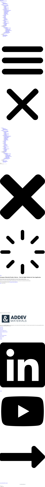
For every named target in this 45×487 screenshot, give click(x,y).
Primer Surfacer (6, 13)
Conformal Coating (6, 11)
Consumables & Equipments (6, 148)
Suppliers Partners (5, 3)
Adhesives (5, 6)
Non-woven (5, 19)
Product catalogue (2, 336)
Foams (5, 16)
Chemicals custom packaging (3, 335)
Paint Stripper (5, 138)
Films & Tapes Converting (7, 32)
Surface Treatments (6, 131)
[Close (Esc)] (2, 485)
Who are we (4, 2)
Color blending (6, 27)
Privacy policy (1, 328)
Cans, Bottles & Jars (8, 155)
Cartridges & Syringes (8, 29)
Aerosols (7, 28)
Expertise (4, 26)
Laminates (5, 18)
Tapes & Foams (4, 15)
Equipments (5, 150)
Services (4, 33)
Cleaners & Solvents (6, 7)
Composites (4, 20)
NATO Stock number (5, 35)
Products (2, 4)
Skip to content (1, 0)
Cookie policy (1, 329)
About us (1, 337)
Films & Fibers (4, 17)
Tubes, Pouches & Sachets (8, 30)
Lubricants (5, 8)
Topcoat (5, 14)
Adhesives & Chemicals (5, 5)
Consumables (5, 23)
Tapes (5, 141)
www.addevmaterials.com (22, 484)
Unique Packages (7, 31)
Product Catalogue (5, 160)
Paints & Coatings (5, 9)
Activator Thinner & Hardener (7, 10)
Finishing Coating (6, 12)
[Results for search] (22, 252)
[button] (22, 82)
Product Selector (4, 25)
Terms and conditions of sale (3, 330)
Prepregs (5, 21)
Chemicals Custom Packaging (7, 153)
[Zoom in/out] (0, 485)
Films (4, 143)
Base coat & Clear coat (6, 136)
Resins (5, 22)
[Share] (1, 485)
